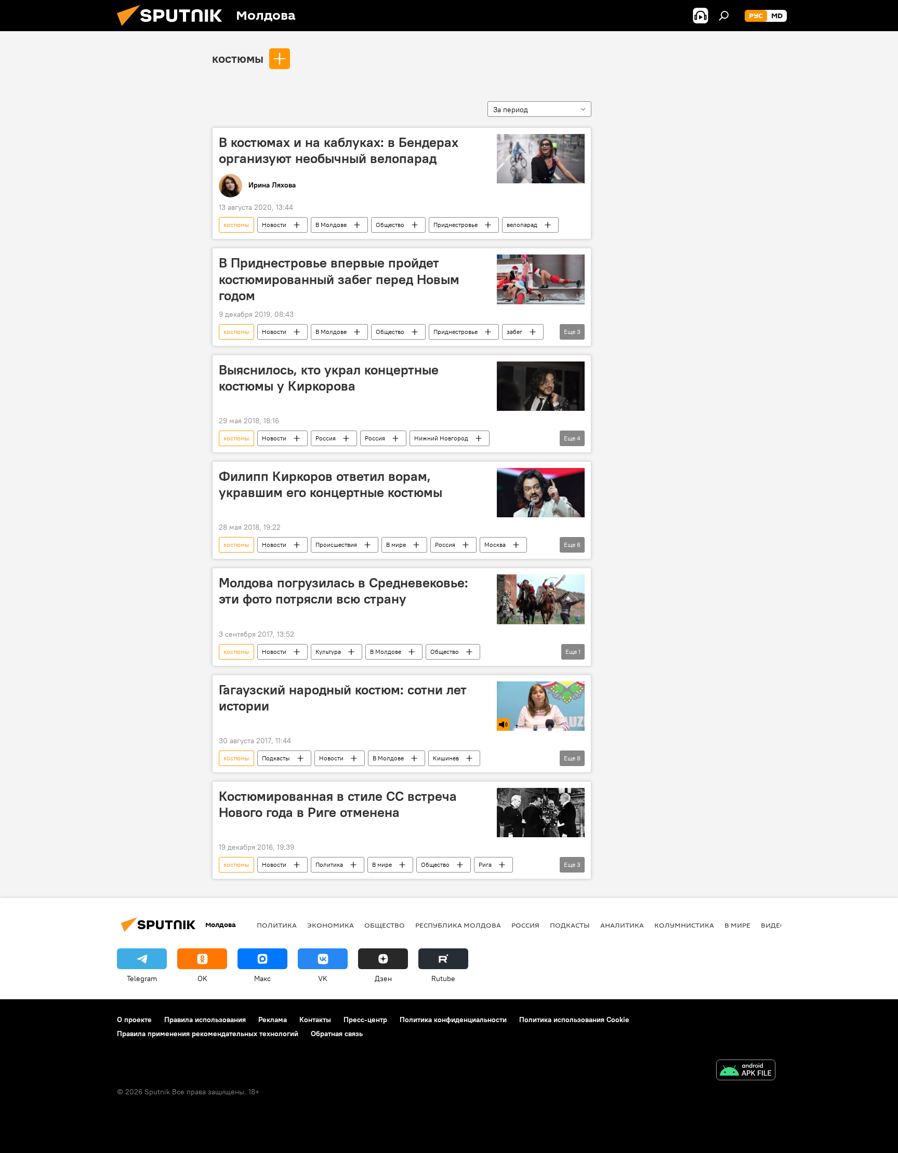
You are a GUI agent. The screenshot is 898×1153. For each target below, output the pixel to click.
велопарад (522, 225)
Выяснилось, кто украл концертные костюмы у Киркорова (329, 377)
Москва (495, 544)
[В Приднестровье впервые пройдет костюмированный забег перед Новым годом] (541, 279)
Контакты (315, 1019)
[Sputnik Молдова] (173, 28)
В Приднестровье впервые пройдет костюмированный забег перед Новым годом (339, 278)
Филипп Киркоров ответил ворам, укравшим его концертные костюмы (330, 484)
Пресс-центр (365, 1019)
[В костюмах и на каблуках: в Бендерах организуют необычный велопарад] (541, 158)
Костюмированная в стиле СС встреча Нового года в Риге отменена (338, 804)
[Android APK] (745, 1071)
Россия (325, 438)
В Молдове (331, 225)
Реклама (272, 1019)
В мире (396, 544)
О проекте (134, 1019)
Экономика (330, 925)
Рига (485, 864)
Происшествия (336, 544)
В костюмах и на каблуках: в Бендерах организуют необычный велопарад (338, 150)
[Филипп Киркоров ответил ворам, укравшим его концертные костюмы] (541, 492)
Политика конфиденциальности (453, 1019)
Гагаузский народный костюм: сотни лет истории (343, 697)
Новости (274, 225)
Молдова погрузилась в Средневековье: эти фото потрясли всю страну (343, 590)
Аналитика (622, 925)
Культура (328, 651)
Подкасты (276, 758)
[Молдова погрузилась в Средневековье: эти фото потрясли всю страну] (541, 599)
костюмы (237, 58)
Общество (390, 225)
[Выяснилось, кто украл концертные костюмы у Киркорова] (541, 386)
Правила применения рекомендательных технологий (207, 1033)
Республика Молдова (458, 925)
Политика (329, 864)
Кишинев (446, 758)
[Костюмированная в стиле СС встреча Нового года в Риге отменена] (541, 812)
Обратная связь (337, 1033)
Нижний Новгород (441, 438)
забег (514, 332)
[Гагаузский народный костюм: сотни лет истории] (541, 706)
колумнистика (684, 925)
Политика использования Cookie (574, 1019)
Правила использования (205, 1019)
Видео (773, 925)
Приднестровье (455, 225)
